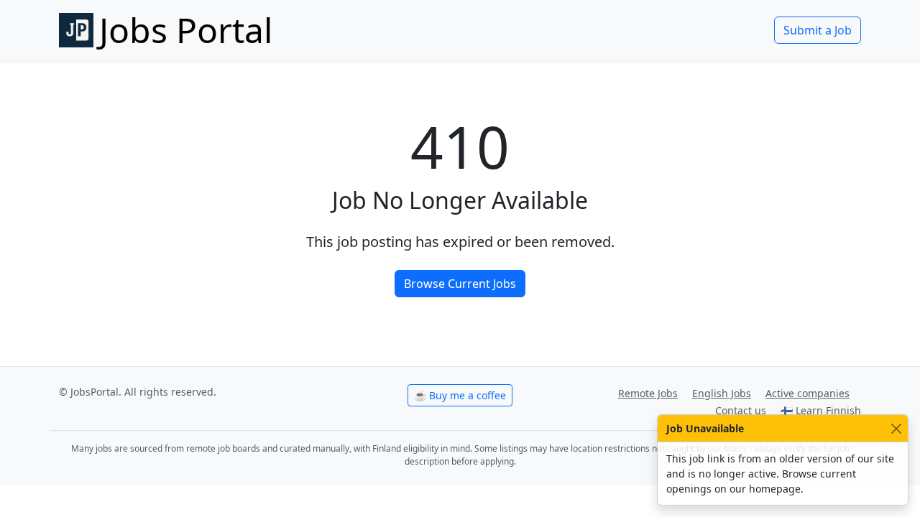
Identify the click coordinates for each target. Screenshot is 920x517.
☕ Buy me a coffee (460, 395)
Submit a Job (817, 30)
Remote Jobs (648, 393)
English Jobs (721, 393)
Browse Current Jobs (460, 284)
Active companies (807, 393)
